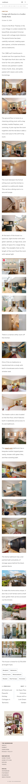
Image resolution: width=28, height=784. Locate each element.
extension (13, 670)
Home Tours (6, 758)
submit (4, 747)
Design (4, 762)
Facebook (5, 775)
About (4, 745)
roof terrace (13, 679)
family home (6, 674)
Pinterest (5, 773)
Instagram (5, 771)
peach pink (9, 448)
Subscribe (5, 749)
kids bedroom (17, 674)
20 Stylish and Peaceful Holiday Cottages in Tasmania (7, 694)
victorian (22, 679)
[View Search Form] (25, 2)
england (5, 670)
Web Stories (6, 777)
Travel (4, 764)
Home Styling (7, 760)
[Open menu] (22, 2)
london (5, 679)
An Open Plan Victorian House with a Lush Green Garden (21, 694)
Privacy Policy (7, 751)
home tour (5, 11)
